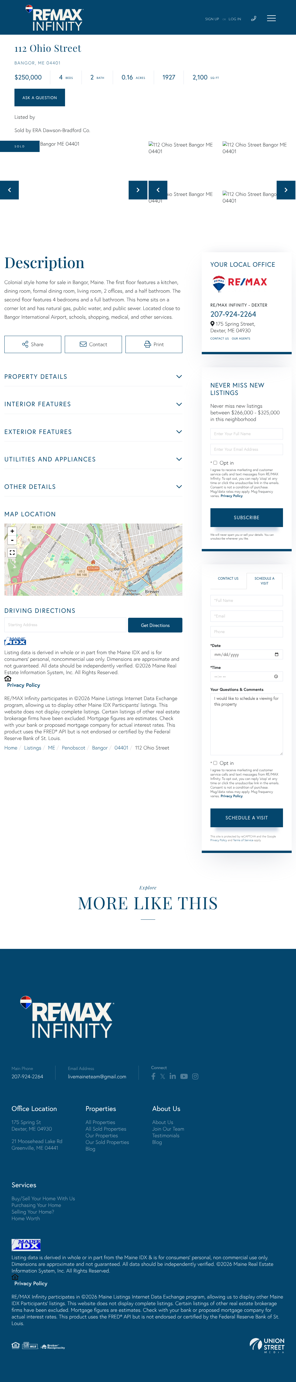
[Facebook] (153, 1077)
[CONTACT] (39, 97)
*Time (215, 667)
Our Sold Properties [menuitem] (107, 1142)
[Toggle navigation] (271, 18)
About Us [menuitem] (162, 1122)
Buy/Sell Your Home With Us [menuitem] (43, 1198)
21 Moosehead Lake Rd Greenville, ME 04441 (37, 1144)
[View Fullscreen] (12, 552)
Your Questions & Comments (237, 689)
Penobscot (73, 747)
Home (10, 747)
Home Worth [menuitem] (26, 1218)
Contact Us (219, 338)
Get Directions (155, 625)
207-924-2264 (233, 314)
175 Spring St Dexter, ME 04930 (32, 1125)
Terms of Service (243, 840)
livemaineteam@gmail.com (97, 1076)
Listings (32, 747)
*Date (215, 645)
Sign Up (212, 19)
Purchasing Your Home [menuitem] (36, 1205)
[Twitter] (162, 1077)
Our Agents (241, 338)
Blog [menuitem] (90, 1148)
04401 (121, 747)
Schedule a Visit (265, 581)
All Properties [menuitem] (100, 1122)
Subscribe (247, 517)
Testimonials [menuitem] (166, 1135)
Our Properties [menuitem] (102, 1135)
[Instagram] (195, 1077)
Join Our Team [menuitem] (168, 1128)
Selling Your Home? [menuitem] (33, 1211)
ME (51, 747)
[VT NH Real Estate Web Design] (267, 1345)
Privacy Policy (23, 684)
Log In (235, 19)
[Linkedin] (173, 1077)
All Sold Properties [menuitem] (106, 1128)
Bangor (100, 747)
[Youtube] (184, 1077)
